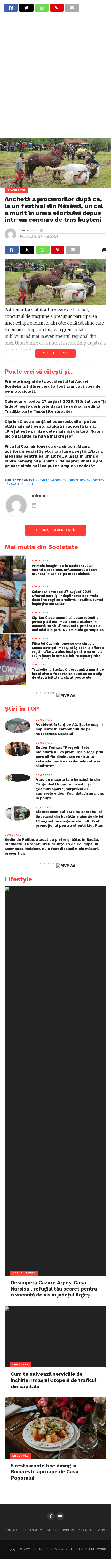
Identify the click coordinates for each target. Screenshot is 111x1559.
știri (31, 484)
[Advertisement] (55, 78)
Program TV (32, 1530)
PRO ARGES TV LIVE (92, 1530)
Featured (77, 480)
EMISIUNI (52, 1530)
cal (65, 480)
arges (56, 480)
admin (31, 230)
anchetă (42, 480)
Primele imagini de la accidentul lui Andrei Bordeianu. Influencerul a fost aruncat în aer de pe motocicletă (53, 386)
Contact (12, 1530)
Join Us (68, 1530)
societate (19, 484)
